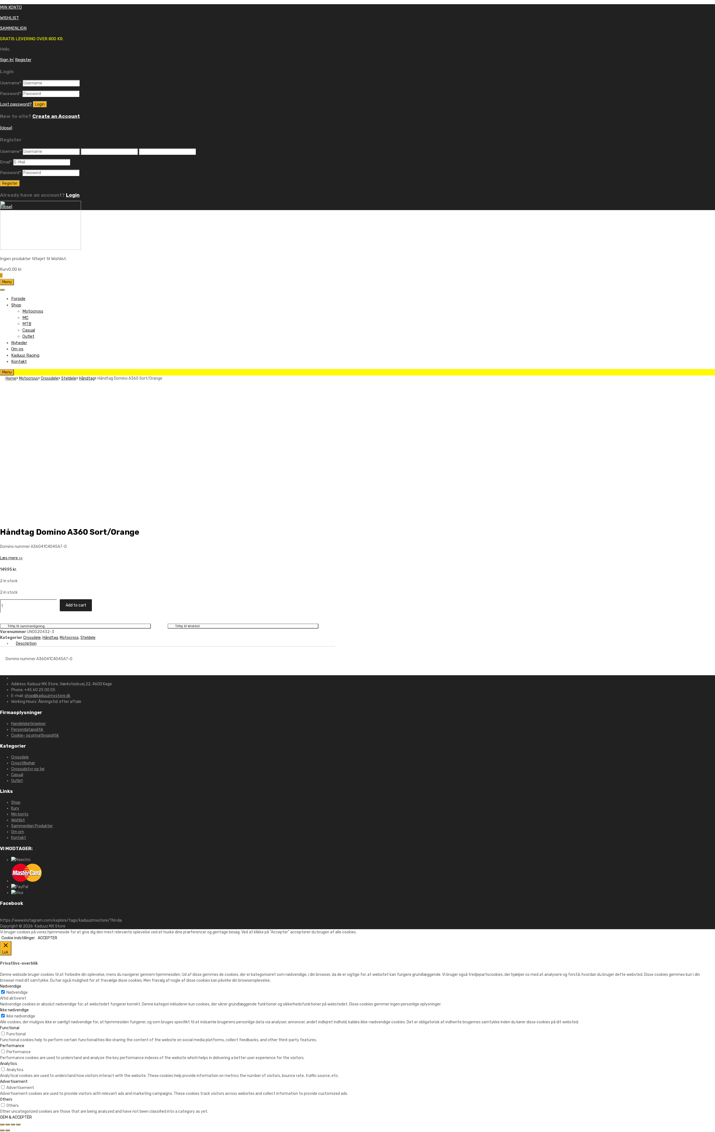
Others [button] (6, 1099)
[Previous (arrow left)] (2, 1130)
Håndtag (87, 378)
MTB (26, 323)
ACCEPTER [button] (47, 938)
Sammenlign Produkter (32, 826)
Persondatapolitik (27, 729)
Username (11, 82)
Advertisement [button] (14, 1081)
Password (10, 93)
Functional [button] (9, 1028)
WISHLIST (9, 17)
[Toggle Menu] (2, 290)
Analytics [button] (8, 1063)
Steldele (68, 378)
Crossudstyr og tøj (27, 769)
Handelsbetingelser (28, 723)
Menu (7, 282)
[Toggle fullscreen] (13, 1124)
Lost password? (16, 104)
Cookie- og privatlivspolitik (35, 735)
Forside (18, 298)
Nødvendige (17, 992)
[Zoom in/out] (18, 1124)
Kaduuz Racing (25, 355)
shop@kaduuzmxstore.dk (47, 695)
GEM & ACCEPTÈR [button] (16, 1117)
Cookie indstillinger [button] (18, 938)
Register (23, 59)
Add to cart (76, 605)
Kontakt (19, 361)
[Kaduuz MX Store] (40, 248)
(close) (6, 127)
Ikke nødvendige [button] (14, 1010)
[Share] (7, 1124)
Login (73, 195)
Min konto (19, 814)
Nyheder (19, 342)
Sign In (6, 59)
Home (11, 378)
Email (6, 162)
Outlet (28, 336)
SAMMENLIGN (13, 28)
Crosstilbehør (23, 763)
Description (26, 643)
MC (25, 317)
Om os (17, 348)
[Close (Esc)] (2, 1124)
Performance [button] (12, 1045)
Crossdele (49, 378)
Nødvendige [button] (10, 986)
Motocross (32, 311)
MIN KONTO (11, 7)
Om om (17, 831)
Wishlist (18, 820)
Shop (16, 305)
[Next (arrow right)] (7, 1130)
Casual (28, 330)
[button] (11, 558)
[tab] (173, 643)
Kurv (15, 808)
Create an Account (56, 116)
